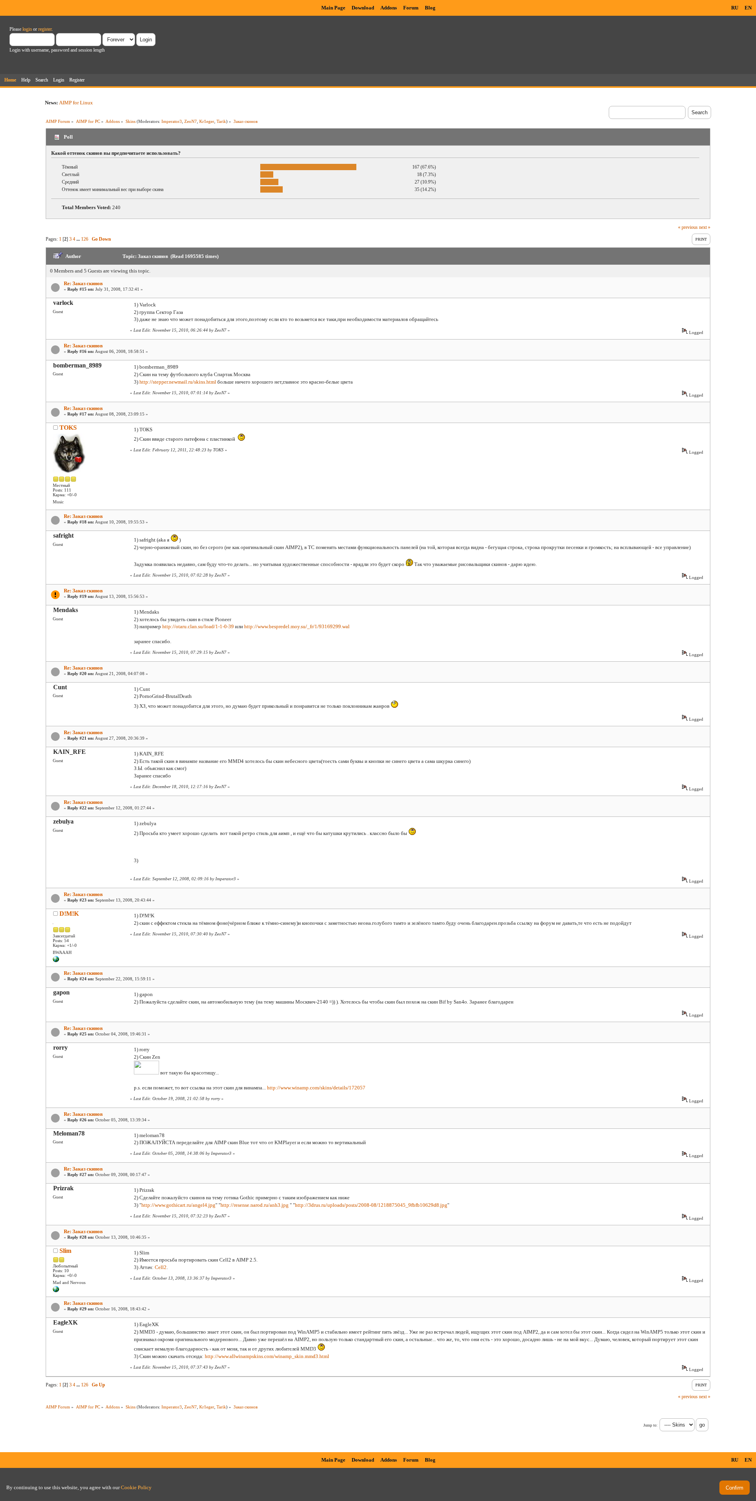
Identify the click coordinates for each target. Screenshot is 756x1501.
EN (748, 8)
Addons (388, 8)
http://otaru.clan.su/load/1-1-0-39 (198, 626)
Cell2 (161, 1267)
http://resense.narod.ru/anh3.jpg (254, 1205)
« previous (688, 227)
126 (84, 239)
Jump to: (650, 1425)
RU (734, 8)
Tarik (221, 121)
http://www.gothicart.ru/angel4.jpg (178, 1205)
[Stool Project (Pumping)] (56, 960)
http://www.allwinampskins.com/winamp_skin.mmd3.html (267, 1356)
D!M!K (69, 913)
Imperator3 (171, 121)
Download (363, 8)
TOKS (68, 427)
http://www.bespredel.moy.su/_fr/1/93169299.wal (297, 626)
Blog (430, 8)
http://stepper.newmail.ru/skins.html (177, 382)
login (27, 29)
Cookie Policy (136, 1487)
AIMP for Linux (76, 103)
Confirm (734, 1488)
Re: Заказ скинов (83, 283)
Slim (65, 1250)
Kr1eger (206, 121)
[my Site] (56, 1290)
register (45, 29)
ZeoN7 (190, 121)
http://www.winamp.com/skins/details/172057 (316, 1088)
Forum (411, 8)
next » (704, 227)
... (78, 239)
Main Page (333, 8)
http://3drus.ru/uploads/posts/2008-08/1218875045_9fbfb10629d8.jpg (371, 1205)
